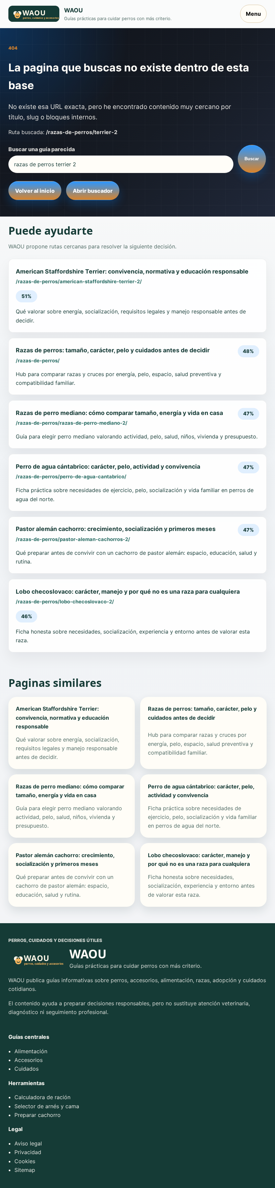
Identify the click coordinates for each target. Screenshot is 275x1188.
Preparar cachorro (37, 1115)
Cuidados (26, 1068)
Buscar (251, 158)
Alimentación (30, 1051)
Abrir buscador (93, 190)
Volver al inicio (35, 190)
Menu (253, 13)
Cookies (24, 1161)
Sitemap (24, 1170)
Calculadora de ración (42, 1097)
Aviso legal (28, 1143)
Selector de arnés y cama (46, 1106)
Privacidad (27, 1152)
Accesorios (28, 1060)
